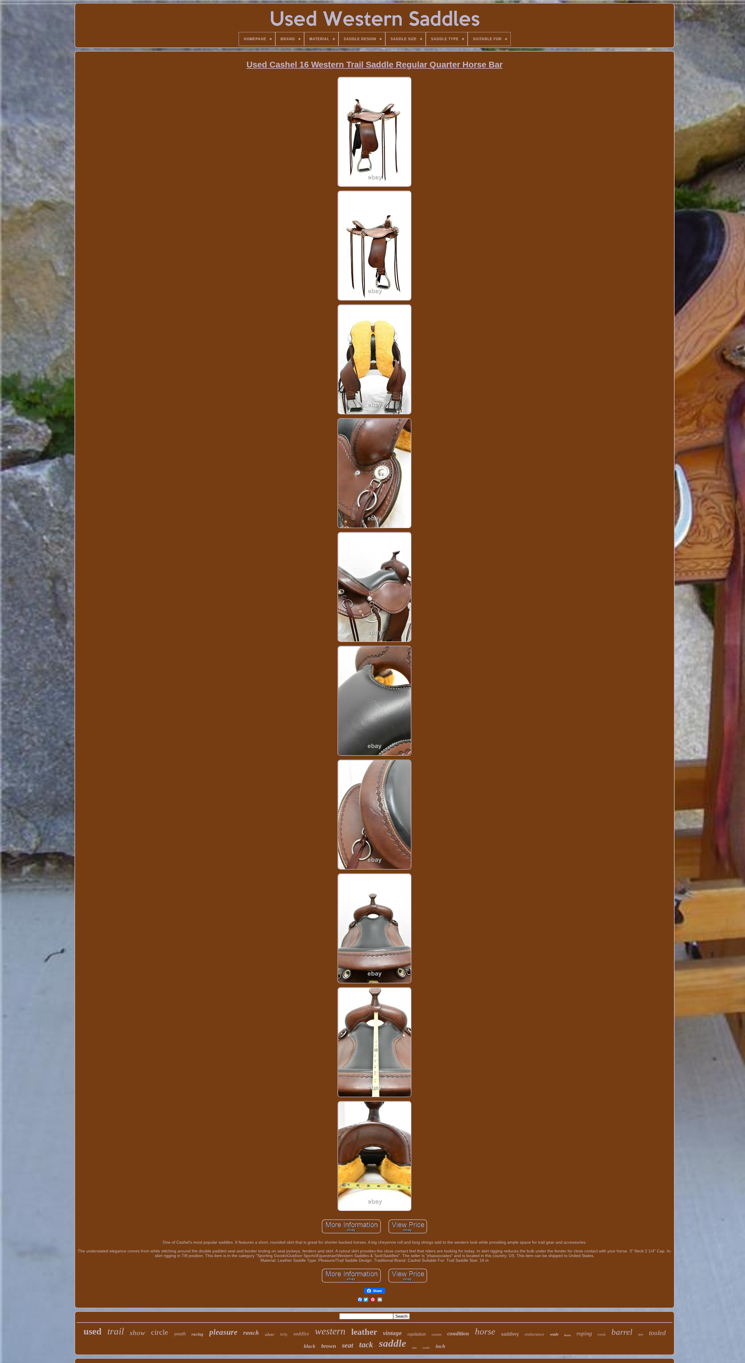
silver (269, 1334)
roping (584, 1333)
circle (159, 1332)
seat (347, 1345)
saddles (301, 1334)
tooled (657, 1333)
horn (567, 1335)
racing (197, 1334)
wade (554, 1334)
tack (366, 1344)
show (137, 1333)
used (93, 1331)
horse (485, 1331)
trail (115, 1331)
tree (640, 1334)
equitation (416, 1334)
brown (328, 1346)
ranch (251, 1332)
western (330, 1331)
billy (284, 1334)
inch (440, 1346)
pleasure (223, 1332)
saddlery (510, 1334)
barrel (621, 1332)
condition (458, 1333)
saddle (392, 1343)
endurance (534, 1334)
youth (180, 1334)
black (309, 1346)
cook (602, 1334)
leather (364, 1332)
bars (414, 1347)
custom (436, 1334)
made (426, 1347)
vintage (392, 1333)
